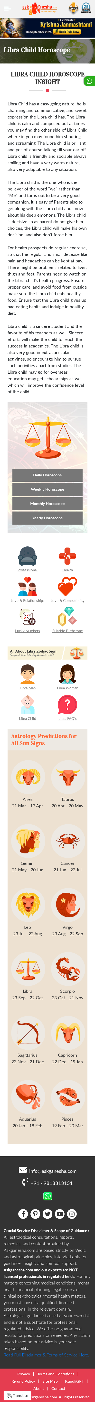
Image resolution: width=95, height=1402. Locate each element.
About (38, 1389)
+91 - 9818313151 (52, 1183)
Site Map (50, 1381)
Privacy (23, 1374)
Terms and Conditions (55, 1374)
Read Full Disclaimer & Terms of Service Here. (46, 1355)
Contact (58, 1389)
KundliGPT (74, 1381)
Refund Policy (23, 1381)
